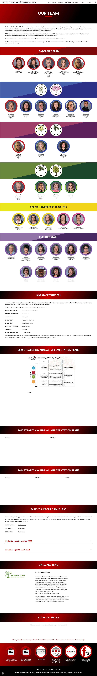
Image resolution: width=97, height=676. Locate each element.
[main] (48, 13)
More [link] (89, 2)
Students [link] (75, 2)
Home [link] (48, 2)
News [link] (54, 2)
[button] (95, 2)
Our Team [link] (68, 2)
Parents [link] (82, 2)
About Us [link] (60, 2)
